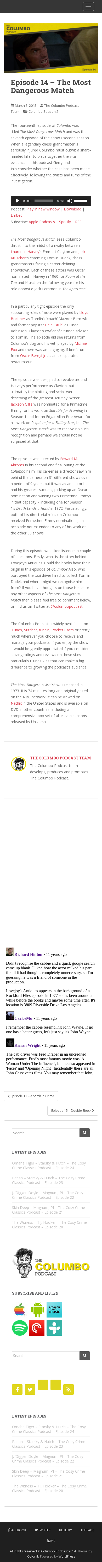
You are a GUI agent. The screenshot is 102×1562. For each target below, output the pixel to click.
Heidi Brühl (54, 324)
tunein (44, 629)
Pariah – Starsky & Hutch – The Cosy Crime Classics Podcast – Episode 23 (48, 1180)
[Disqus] (51, 869)
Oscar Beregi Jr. (33, 355)
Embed (16, 215)
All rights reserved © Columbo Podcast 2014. (43, 1551)
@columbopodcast (67, 606)
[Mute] (69, 200)
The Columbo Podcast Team (60, 758)
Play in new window (43, 209)
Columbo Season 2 (43, 111)
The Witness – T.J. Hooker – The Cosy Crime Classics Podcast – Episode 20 (49, 1224)
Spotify (65, 221)
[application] (51, 201)
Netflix (16, 703)
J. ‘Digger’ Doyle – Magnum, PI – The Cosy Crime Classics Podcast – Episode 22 (47, 1195)
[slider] (81, 200)
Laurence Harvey (25, 251)
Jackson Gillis (21, 404)
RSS (78, 221)
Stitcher (30, 629)
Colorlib (33, 1556)
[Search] (85, 1132)
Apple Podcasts (42, 221)
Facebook (18, 1530)
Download (72, 209)
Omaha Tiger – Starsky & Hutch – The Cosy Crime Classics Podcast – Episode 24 (49, 1165)
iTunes (16, 629)
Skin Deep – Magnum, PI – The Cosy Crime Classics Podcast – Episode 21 (48, 1210)
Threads (87, 1530)
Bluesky (65, 1530)
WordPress (67, 1556)
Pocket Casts (63, 629)
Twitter (44, 1530)
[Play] (17, 200)
